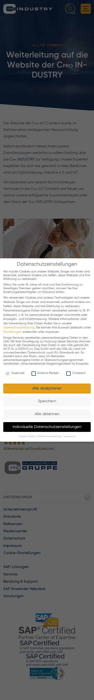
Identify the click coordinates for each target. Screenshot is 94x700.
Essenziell (18, 373)
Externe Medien (48, 373)
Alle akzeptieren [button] (47, 388)
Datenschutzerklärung (18, 327)
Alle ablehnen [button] (47, 414)
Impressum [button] (69, 436)
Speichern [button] (47, 401)
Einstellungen (12, 331)
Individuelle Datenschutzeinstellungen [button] (47, 427)
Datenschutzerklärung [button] (50, 436)
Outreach (79, 373)
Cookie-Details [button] (27, 436)
